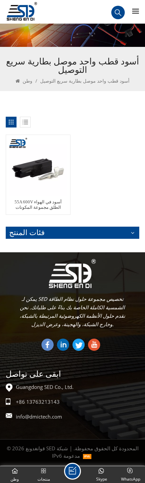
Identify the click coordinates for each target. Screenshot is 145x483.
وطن (26, 81)
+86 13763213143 (38, 401)
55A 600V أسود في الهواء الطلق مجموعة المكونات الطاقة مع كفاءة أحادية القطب (38, 205)
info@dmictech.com (39, 416)
